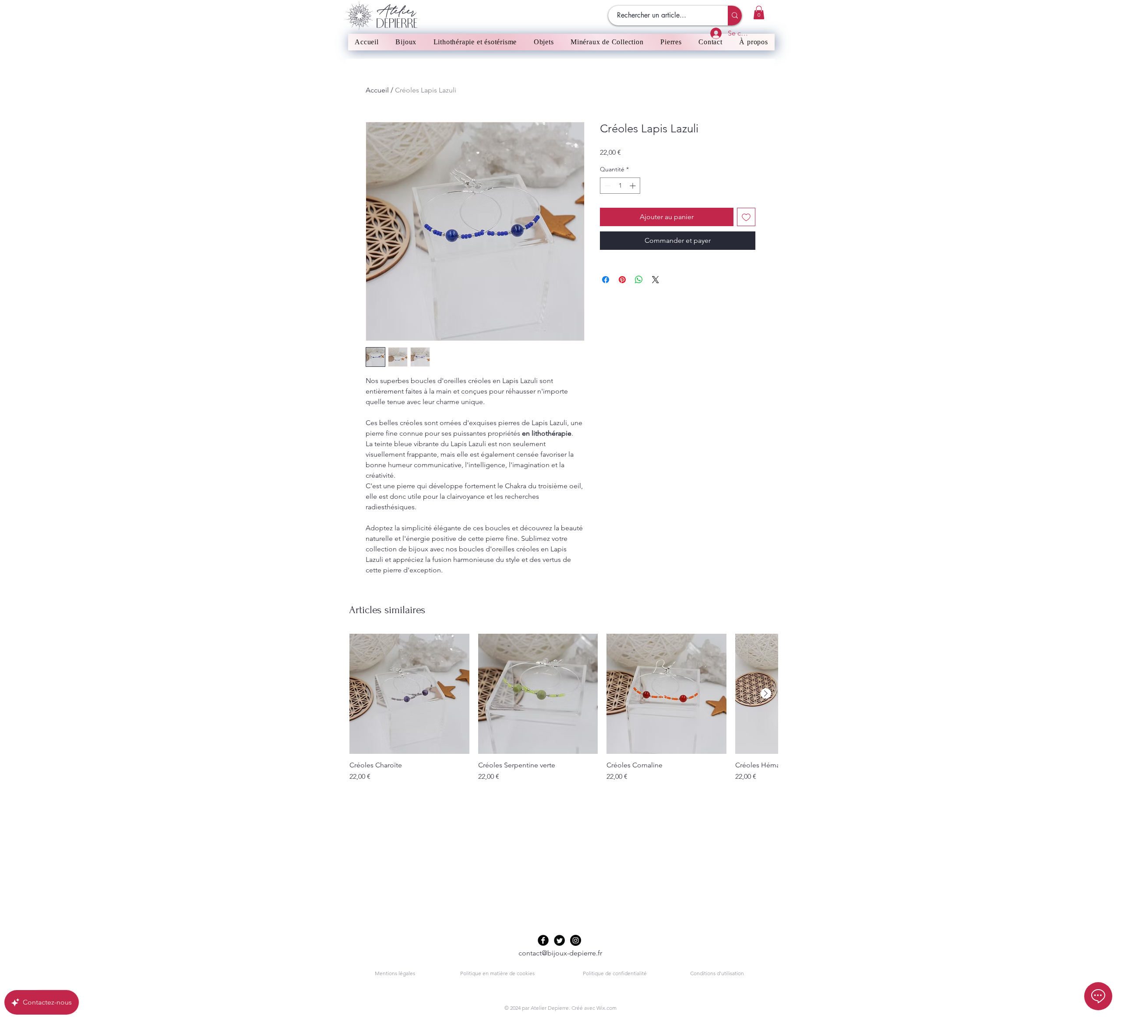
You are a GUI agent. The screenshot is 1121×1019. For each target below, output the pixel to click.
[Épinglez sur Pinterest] (622, 279)
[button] (759, 12)
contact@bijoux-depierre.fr (560, 953)
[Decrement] (606, 185)
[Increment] (633, 185)
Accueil (377, 90)
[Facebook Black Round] (543, 940)
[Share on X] (655, 279)
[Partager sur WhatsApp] (639, 279)
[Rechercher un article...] (735, 15)
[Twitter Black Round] (559, 940)
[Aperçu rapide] (409, 694)
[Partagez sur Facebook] (605, 279)
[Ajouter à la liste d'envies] (746, 217)
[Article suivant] (766, 693)
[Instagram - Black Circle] (575, 940)
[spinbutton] (620, 185)
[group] (563, 707)
